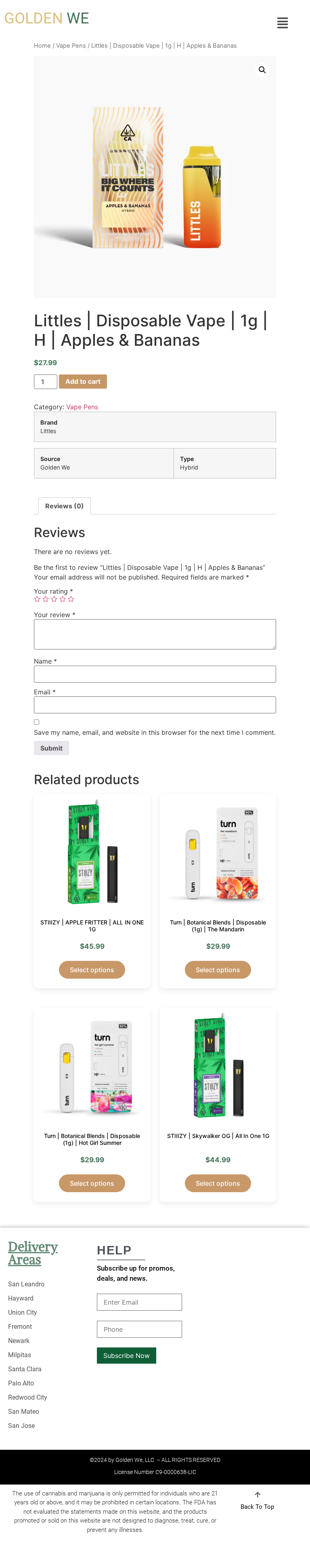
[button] (282, 23)
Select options (92, 970)
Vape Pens (71, 45)
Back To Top (257, 1506)
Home (42, 45)
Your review (54, 614)
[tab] (64, 505)
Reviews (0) (64, 506)
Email (45, 692)
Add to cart (83, 381)
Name (45, 661)
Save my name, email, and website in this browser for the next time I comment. (155, 732)
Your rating (53, 591)
